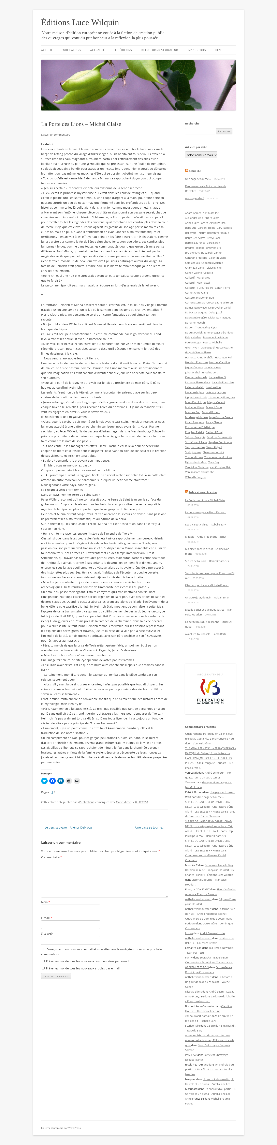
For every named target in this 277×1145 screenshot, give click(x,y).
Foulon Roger (193, 342)
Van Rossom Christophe (199, 472)
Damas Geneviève (196, 307)
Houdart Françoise (196, 362)
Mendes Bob (192, 412)
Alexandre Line (194, 218)
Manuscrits (197, 50)
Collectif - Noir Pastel (197, 282)
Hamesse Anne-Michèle (199, 357)
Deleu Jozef (215, 312)
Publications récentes (203, 492)
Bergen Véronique (218, 233)
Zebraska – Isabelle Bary (219, 865)
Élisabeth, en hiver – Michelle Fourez (207, 585)
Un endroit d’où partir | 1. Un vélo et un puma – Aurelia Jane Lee (209, 1069)
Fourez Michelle (212, 342)
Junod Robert (210, 372)
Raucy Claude (214, 422)
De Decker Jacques (196, 312)
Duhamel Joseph (195, 322)
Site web (47, 933)
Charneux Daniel (195, 267)
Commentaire (51, 857)
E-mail (46, 918)
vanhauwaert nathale (198, 1016)
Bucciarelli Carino (211, 252)
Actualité (97, 50)
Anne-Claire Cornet (196, 223)
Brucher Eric (192, 252)
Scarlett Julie (192, 1025)
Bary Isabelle (224, 227)
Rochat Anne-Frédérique (200, 427)
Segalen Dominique (220, 442)
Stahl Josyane (193, 452)
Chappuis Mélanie (212, 263)
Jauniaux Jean (213, 367)
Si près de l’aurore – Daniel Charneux (207, 561)
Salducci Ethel (214, 432)
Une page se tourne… (151, 827)
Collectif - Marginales (197, 277)
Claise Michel (123, 802)
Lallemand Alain (194, 387)
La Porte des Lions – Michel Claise (205, 500)
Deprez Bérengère (196, 317)
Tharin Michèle (194, 457)
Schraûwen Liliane (196, 442)
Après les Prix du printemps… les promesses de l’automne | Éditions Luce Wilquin (209, 1040)
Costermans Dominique (199, 297)
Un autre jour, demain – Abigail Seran (207, 597)
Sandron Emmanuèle (219, 437)
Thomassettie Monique (218, 457)
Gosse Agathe (224, 347)
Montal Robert (211, 412)
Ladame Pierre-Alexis (197, 382)
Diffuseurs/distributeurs (160, 50)
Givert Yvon (192, 347)
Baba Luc (190, 227)
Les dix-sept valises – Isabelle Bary (205, 524)
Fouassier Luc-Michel (215, 337)
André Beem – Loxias (212, 933)
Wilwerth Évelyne (195, 477)
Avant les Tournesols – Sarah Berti (205, 634)
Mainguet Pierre (194, 407)
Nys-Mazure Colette (221, 417)
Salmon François (195, 437)
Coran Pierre (222, 287)
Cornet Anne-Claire (196, 292)
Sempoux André (195, 447)
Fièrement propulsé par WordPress (61, 1128)
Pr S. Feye (191, 1055)
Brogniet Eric (213, 248)
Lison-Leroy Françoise (221, 397)
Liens (218, 50)
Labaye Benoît (217, 377)
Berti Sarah (213, 242)
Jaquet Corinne (194, 367)
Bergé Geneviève (195, 238)
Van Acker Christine (196, 467)
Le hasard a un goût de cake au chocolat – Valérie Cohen (208, 981)
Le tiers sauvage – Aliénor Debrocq (66, 827)
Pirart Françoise (194, 422)
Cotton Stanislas (195, 302)
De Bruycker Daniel (219, 307)
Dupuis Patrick (194, 332)
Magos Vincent (216, 402)
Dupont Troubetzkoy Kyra (201, 327)
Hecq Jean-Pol (223, 357)
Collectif (208, 272)
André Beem (212, 218)
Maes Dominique (195, 402)
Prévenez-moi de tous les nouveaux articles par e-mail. (83, 968)
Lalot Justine (213, 387)
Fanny (189, 957)
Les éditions (123, 50)
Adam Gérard (193, 213)
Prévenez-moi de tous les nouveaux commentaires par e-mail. (88, 961)
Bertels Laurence (195, 242)
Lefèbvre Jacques (216, 392)
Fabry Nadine (193, 337)
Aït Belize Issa (217, 223)
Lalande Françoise (223, 382)
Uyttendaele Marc (196, 462)
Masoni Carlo (214, 407)
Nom (45, 902)
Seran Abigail (214, 447)
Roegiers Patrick (194, 432)
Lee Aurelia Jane (194, 392)
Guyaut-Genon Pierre (198, 352)
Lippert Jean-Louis (196, 397)
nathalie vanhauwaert (198, 899)
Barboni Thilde (206, 227)
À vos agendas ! (194, 198)
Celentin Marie (217, 257)
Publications (71, 50)
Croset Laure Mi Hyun (219, 302)
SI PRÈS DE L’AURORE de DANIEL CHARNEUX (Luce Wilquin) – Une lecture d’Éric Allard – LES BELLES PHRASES (209, 806)
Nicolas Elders (193, 991)
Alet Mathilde (211, 213)
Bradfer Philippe (194, 248)
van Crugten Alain (220, 467)
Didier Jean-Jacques (219, 317)
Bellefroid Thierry (195, 233)
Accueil (47, 50)
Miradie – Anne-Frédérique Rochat (205, 536)
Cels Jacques (192, 263)
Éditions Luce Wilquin (80, 22)
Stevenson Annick (213, 452)
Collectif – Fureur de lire (199, 287)
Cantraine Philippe (196, 257)
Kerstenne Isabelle (196, 377)
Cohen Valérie (193, 272)
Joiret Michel (192, 372)
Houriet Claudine (219, 362)
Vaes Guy (213, 462)
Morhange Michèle (196, 417)
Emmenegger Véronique (218, 332)
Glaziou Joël (208, 347)
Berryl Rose (213, 238)
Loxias (189, 933)
